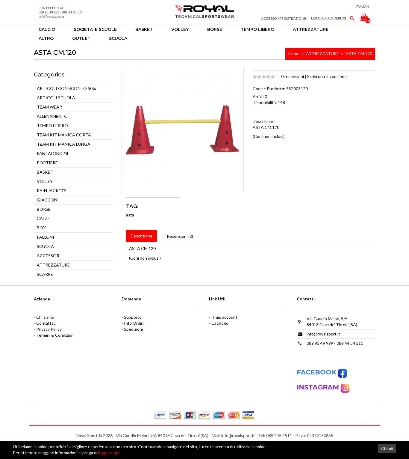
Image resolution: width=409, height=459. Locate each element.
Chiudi (387, 448)
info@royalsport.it (323, 333)
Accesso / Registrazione (283, 18)
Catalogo (219, 323)
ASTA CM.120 (359, 53)
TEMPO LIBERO (52, 125)
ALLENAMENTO (52, 116)
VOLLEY (45, 181)
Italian (362, 6)
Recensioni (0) (180, 236)
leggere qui (108, 452)
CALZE (43, 218)
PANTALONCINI (52, 153)
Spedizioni (133, 329)
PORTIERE (47, 162)
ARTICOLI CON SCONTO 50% (66, 88)
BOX (41, 227)
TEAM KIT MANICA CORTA (64, 134)
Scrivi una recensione (327, 76)
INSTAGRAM (319, 387)
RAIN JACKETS (51, 190)
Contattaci (46, 323)
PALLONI (45, 237)
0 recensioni (293, 76)
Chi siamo (45, 317)
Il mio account (224, 317)
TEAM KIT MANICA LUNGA (63, 144)
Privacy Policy (49, 329)
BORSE (44, 209)
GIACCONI (48, 199)
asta (130, 214)
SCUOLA (45, 246)
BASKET (45, 171)
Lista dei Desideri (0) (328, 18)
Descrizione (141, 235)
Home (293, 53)
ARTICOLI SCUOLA (56, 97)
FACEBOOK (317, 372)
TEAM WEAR (49, 106)
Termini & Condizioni (55, 335)
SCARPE (45, 274)
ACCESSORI (49, 255)
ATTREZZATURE (322, 53)
